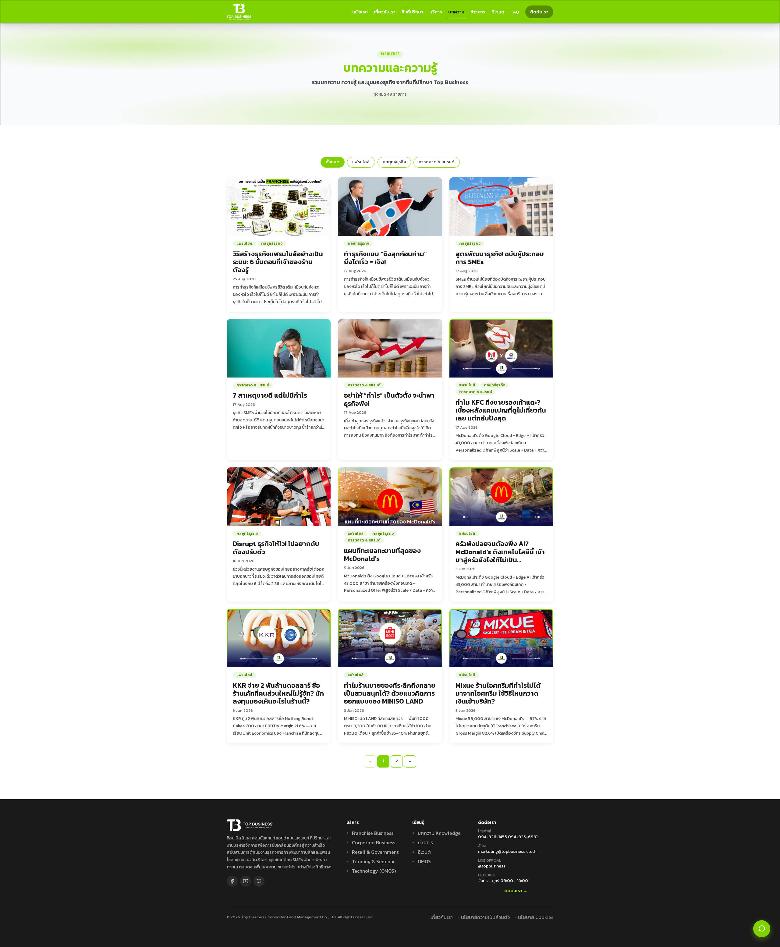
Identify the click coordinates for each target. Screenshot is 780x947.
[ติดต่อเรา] (761, 928)
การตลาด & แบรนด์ (437, 162)
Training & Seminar (373, 861)
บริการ (435, 11)
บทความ (456, 11)
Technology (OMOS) (374, 870)
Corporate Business (373, 842)
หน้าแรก (360, 11)
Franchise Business (372, 833)
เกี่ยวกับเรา (384, 11)
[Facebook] (232, 881)
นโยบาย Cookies (535, 917)
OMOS (424, 861)
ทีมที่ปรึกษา (412, 11)
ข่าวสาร (477, 11)
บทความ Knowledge (439, 833)
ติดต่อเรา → (515, 891)
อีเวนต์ (497, 11)
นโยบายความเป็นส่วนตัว (485, 917)
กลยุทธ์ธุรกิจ (394, 162)
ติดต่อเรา (539, 11)
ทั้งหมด (332, 162)
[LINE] (259, 881)
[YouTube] (245, 881)
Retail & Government (375, 852)
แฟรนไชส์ (361, 162)
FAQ (514, 11)
